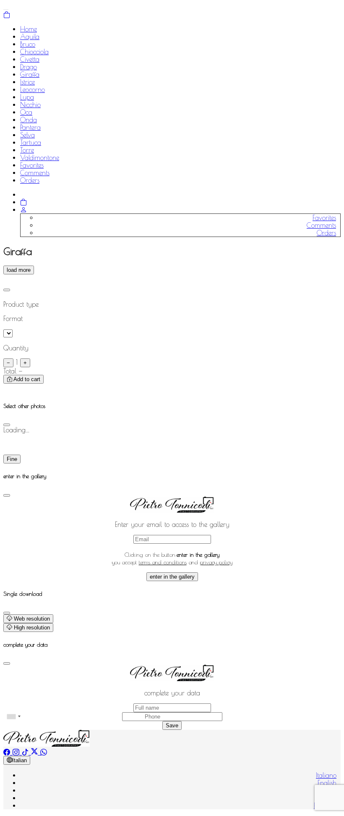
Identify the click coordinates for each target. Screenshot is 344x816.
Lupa (27, 97)
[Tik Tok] (26, 752)
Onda (28, 120)
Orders (29, 180)
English (327, 783)
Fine (12, 459)
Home (28, 29)
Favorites (32, 165)
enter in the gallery (172, 577)
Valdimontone (39, 157)
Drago (28, 67)
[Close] (6, 290)
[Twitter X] (35, 752)
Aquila (29, 36)
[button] (23, 209)
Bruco (27, 44)
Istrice (27, 82)
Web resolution (31, 619)
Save (172, 725)
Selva (27, 135)
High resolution (31, 627)
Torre (27, 150)
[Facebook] (8, 752)
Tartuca (30, 142)
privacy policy (216, 562)
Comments (35, 172)
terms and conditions (163, 562)
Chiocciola (34, 51)
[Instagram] (17, 752)
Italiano (326, 775)
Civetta (29, 59)
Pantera (30, 127)
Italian (19, 760)
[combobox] (13, 717)
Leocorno (32, 89)
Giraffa (29, 74)
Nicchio (30, 104)
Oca (26, 112)
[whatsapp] (43, 752)
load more (19, 270)
